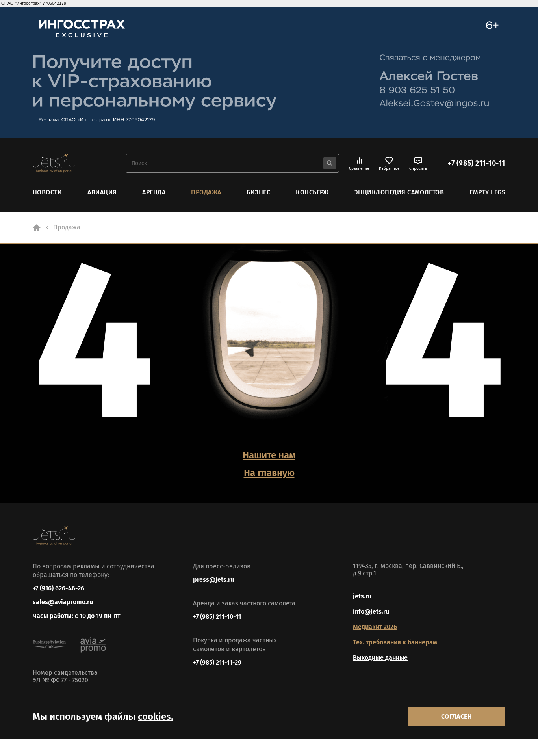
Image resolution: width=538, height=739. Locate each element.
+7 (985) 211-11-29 (217, 662)
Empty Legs (487, 192)
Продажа (206, 192)
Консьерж (312, 192)
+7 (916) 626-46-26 (58, 588)
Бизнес (258, 192)
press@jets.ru (213, 579)
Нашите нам (269, 455)
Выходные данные (380, 657)
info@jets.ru (371, 611)
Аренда (153, 192)
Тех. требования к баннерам (395, 642)
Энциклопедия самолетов (399, 192)
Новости (47, 192)
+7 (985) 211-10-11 (476, 163)
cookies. (155, 716)
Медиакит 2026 (375, 627)
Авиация (102, 192)
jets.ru (362, 596)
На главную (269, 472)
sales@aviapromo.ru (63, 602)
